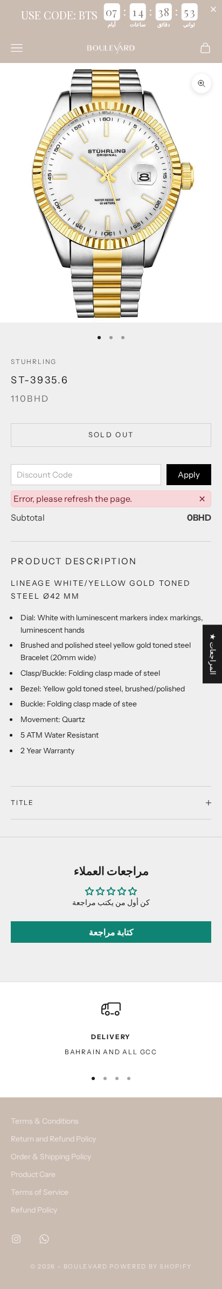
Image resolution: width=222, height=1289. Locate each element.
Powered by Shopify (150, 1266)
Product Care (33, 1174)
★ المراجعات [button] (213, 654)
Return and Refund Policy (53, 1139)
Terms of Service (39, 1192)
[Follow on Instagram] (16, 1239)
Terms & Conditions (45, 1121)
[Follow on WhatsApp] (44, 1239)
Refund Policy (34, 1210)
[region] (111, 1029)
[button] (215, 9)
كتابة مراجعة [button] (111, 932)
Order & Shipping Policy (51, 1156)
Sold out (111, 434)
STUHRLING (34, 362)
